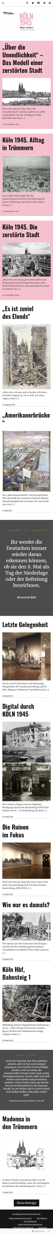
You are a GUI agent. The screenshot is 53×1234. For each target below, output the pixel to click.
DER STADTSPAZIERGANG (30, 1225)
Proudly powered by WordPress (26, 1214)
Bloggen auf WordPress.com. (43, 3)
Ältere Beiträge (26, 1203)
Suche (48, 3)
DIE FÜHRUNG (30, 1221)
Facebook (26, 3)
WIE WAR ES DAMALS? (23, 1228)
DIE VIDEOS (42, 1218)
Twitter (31, 3)
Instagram (37, 3)
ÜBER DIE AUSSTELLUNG (20, 1218)
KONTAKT (42, 1228)
